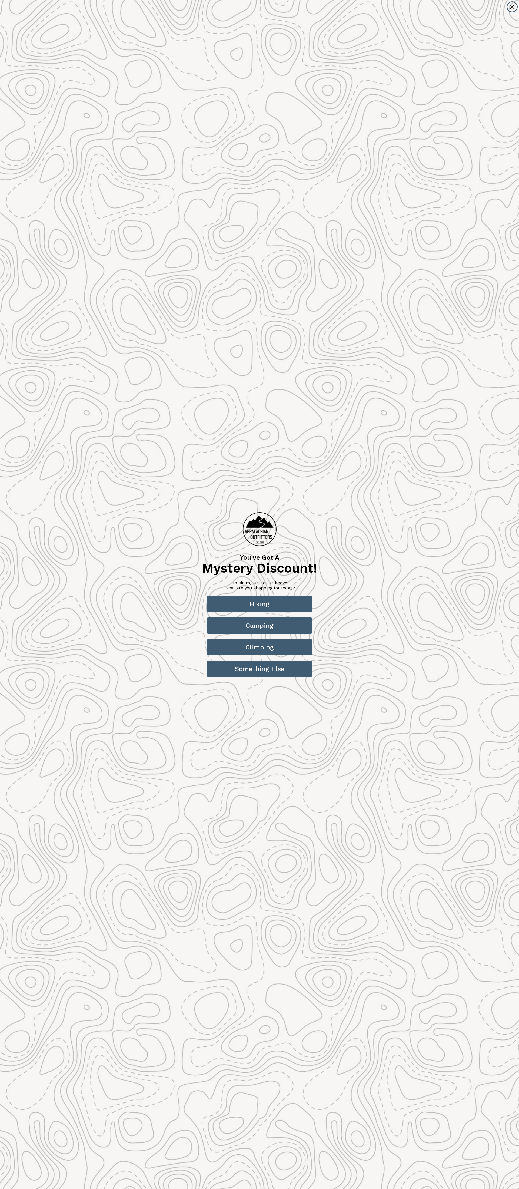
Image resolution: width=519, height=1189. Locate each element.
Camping (260, 625)
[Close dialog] (512, 7)
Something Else (260, 669)
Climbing (259, 647)
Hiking (259, 604)
